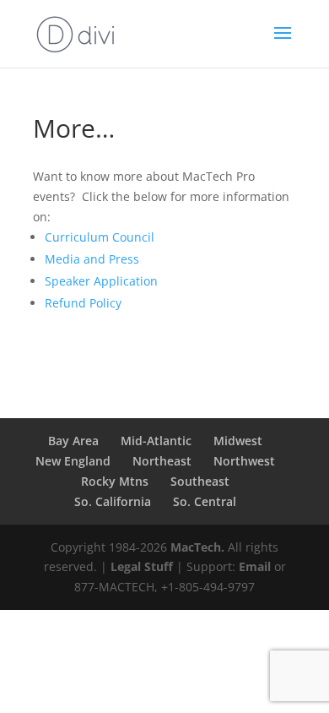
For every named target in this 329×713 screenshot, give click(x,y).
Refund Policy (83, 303)
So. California (112, 501)
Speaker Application (101, 281)
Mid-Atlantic (156, 441)
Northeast (161, 461)
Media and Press (92, 259)
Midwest (237, 441)
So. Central (204, 501)
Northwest (244, 461)
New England (73, 461)
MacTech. (197, 547)
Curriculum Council (99, 237)
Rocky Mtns (114, 481)
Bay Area (73, 441)
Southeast (199, 481)
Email (255, 566)
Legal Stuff (142, 566)
